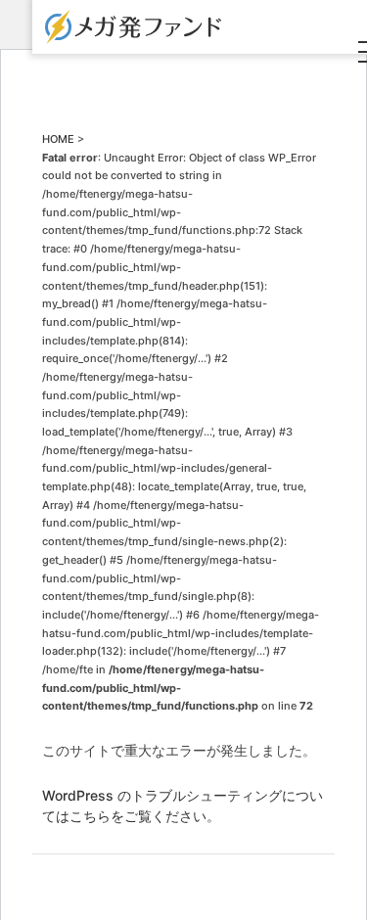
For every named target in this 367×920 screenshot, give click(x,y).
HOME (58, 139)
